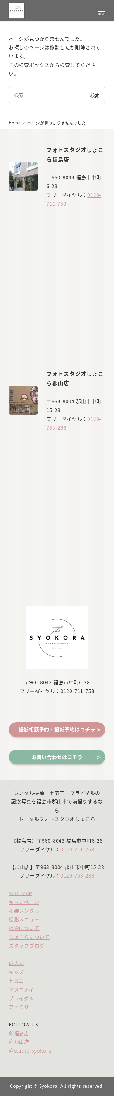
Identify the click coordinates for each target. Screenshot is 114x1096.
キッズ (16, 971)
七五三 (16, 980)
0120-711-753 (77, 849)
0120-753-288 (77, 875)
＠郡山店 (19, 1041)
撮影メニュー (24, 919)
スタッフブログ (27, 945)
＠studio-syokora (30, 1050)
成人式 (16, 963)
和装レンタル (24, 910)
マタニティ (21, 989)
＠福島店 (19, 1033)
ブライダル (21, 998)
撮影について (24, 928)
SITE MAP (20, 893)
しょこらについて (29, 936)
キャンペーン (24, 901)
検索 (95, 95)
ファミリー (21, 1006)
